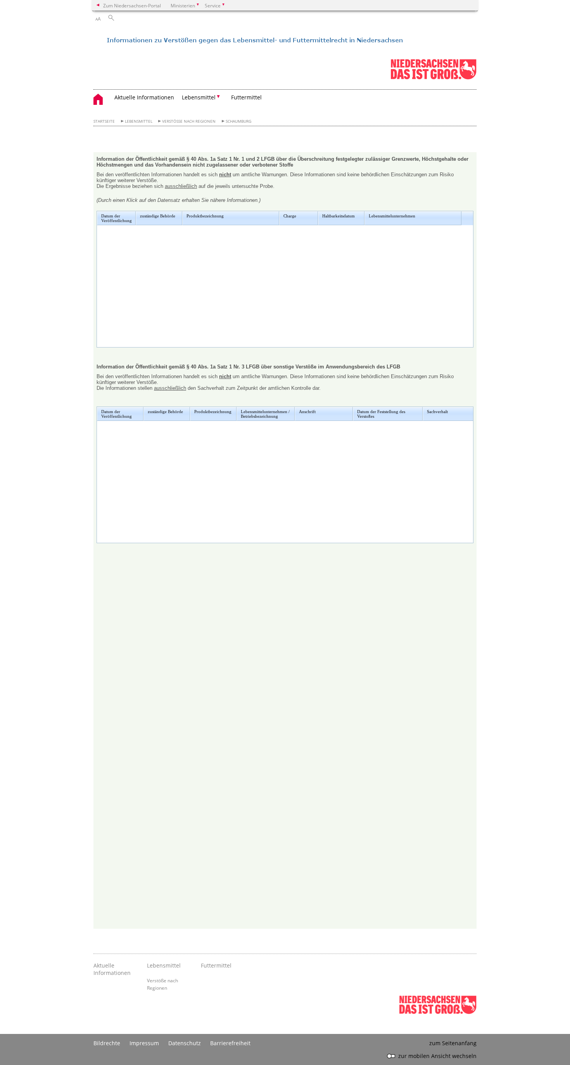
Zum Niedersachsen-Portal (132, 5)
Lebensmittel (138, 121)
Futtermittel (246, 97)
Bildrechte (106, 1043)
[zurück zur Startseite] (248, 43)
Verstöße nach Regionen (189, 121)
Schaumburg (238, 121)
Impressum (144, 1043)
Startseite (104, 121)
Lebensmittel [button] (199, 97)
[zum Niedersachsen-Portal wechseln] (433, 78)
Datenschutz (184, 1043)
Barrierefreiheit (230, 1043)
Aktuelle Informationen (144, 97)
